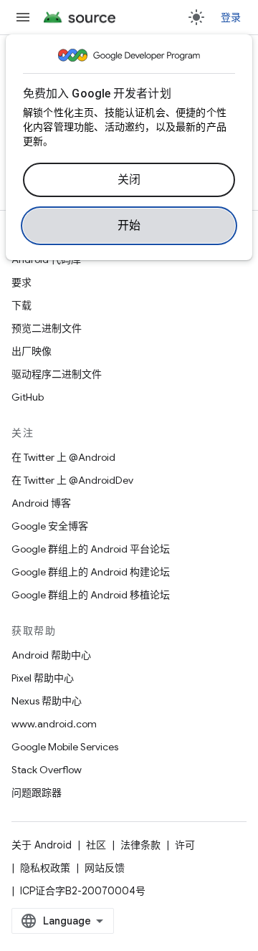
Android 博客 (41, 503)
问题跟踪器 (36, 792)
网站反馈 (105, 868)
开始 (129, 226)
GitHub (27, 397)
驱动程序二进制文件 (56, 374)
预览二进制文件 (46, 328)
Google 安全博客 (49, 526)
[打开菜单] (23, 17)
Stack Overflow (46, 769)
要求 (21, 282)
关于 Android (41, 845)
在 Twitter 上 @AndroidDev (72, 480)
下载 (21, 305)
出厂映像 (31, 351)
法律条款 (140, 845)
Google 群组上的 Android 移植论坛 (90, 594)
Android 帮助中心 (51, 655)
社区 (96, 845)
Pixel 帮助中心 (42, 678)
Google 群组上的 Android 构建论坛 (90, 571)
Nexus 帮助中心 (46, 700)
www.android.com (54, 723)
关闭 (129, 180)
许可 (185, 845)
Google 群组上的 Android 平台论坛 (90, 549)
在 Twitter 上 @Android (63, 457)
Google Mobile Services (64, 746)
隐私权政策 (45, 868)
